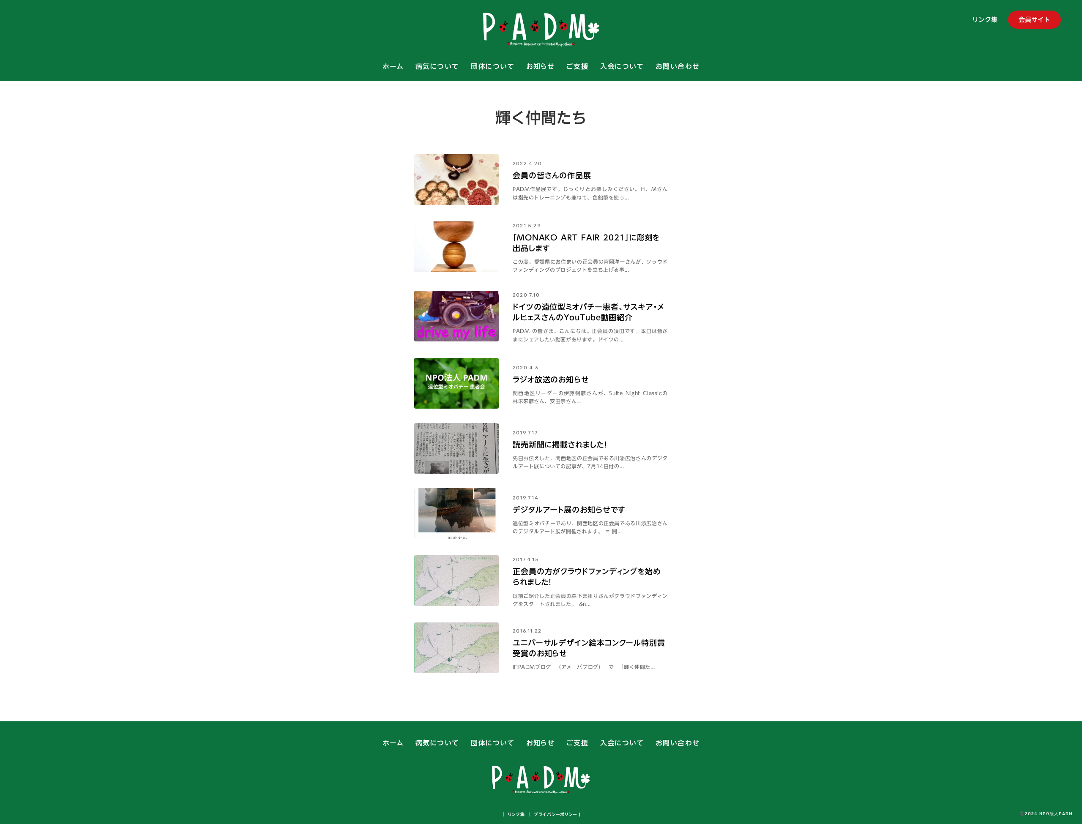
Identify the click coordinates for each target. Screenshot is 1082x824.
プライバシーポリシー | (556, 814)
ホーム (393, 67)
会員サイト (1034, 19)
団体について (493, 67)
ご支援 (577, 67)
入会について (622, 67)
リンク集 (984, 20)
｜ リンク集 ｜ (516, 814)
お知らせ (540, 67)
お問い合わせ (677, 67)
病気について (437, 67)
